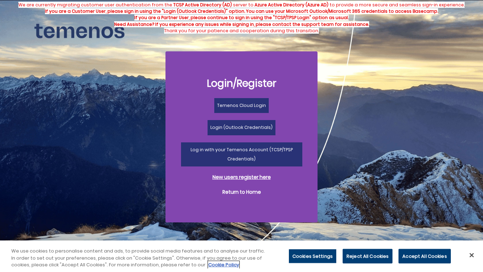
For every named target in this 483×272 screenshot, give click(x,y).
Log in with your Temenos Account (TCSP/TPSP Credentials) (242, 154)
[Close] (471, 255)
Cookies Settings (312, 256)
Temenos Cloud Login (241, 105)
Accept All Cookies (424, 256)
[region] (241, 256)
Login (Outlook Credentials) (241, 127)
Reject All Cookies (368, 256)
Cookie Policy (223, 264)
